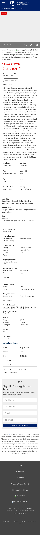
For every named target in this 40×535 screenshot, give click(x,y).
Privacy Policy (26, 508)
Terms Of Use (12, 508)
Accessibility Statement (17, 510)
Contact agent (7, 45)
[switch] (25, 45)
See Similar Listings (10, 80)
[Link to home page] (20, 3)
